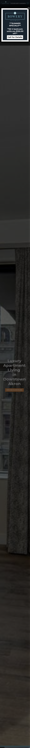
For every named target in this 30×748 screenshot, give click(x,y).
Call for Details (15, 37)
